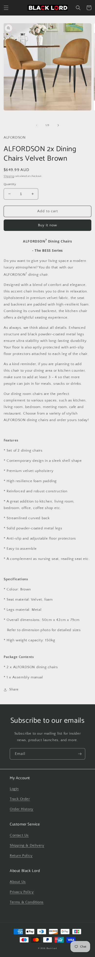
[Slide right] (58, 125)
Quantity (10, 184)
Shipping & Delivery (27, 845)
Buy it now (47, 225)
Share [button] (14, 689)
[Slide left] (36, 125)
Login (14, 789)
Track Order (20, 799)
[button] (6, 7)
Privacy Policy (22, 892)
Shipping (9, 176)
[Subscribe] (79, 754)
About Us (18, 882)
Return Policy (21, 856)
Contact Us (19, 835)
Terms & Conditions (27, 902)
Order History (21, 809)
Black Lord (52, 948)
